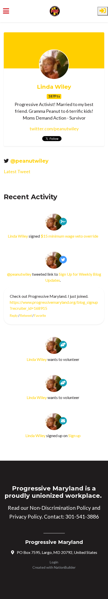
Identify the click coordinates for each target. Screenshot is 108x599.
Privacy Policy (25, 516)
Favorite (40, 316)
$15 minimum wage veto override (69, 236)
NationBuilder (65, 567)
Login (54, 562)
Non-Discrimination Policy (60, 508)
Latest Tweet (17, 171)
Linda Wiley (54, 86)
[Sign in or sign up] (102, 11)
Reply (14, 316)
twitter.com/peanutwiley (54, 128)
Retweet (26, 316)
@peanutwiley (29, 161)
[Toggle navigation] (6, 11)
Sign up (74, 435)
